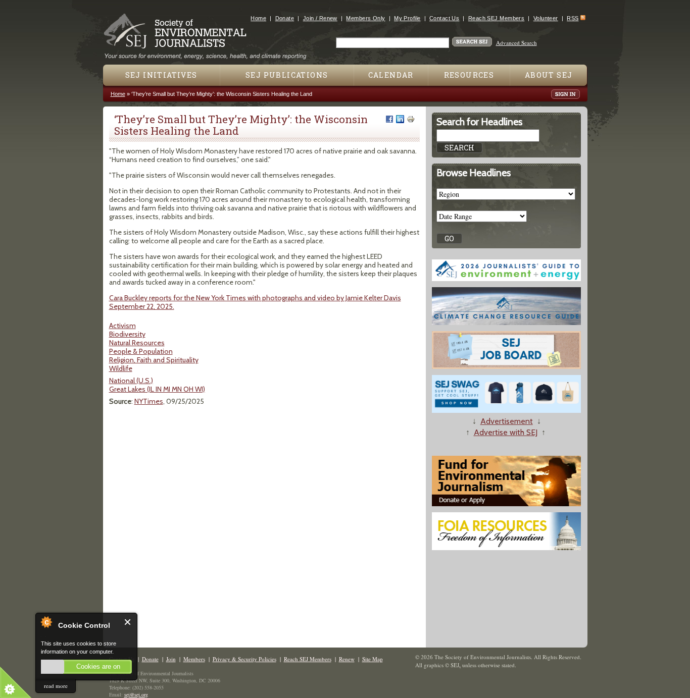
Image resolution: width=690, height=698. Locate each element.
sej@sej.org (136, 694)
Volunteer (545, 18)
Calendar (391, 75)
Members (194, 659)
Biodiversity (127, 334)
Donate (284, 18)
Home (258, 18)
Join (171, 659)
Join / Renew (320, 18)
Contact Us (444, 18)
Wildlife (120, 368)
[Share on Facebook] (389, 119)
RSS (572, 18)
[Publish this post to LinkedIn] (400, 119)
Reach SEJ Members (496, 18)
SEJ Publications (286, 75)
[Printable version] (411, 119)
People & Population (141, 351)
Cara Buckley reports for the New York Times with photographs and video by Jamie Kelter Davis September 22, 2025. (255, 302)
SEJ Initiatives (161, 75)
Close (128, 622)
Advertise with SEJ (505, 432)
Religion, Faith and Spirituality (154, 359)
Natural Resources (137, 342)
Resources (469, 75)
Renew (347, 659)
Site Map (372, 659)
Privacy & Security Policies (244, 659)
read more (56, 685)
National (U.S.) (131, 380)
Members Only (365, 18)
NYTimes (148, 401)
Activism (122, 325)
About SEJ (549, 75)
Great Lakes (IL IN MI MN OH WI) (157, 389)
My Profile (407, 18)
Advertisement (506, 421)
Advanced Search (516, 42)
